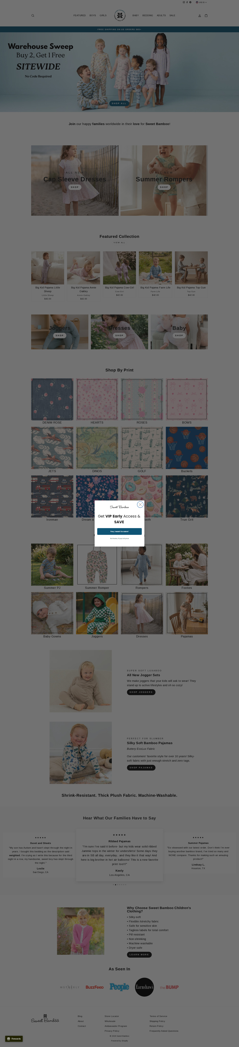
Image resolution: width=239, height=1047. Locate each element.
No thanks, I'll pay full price (119, 538)
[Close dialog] (140, 504)
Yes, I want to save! (119, 531)
